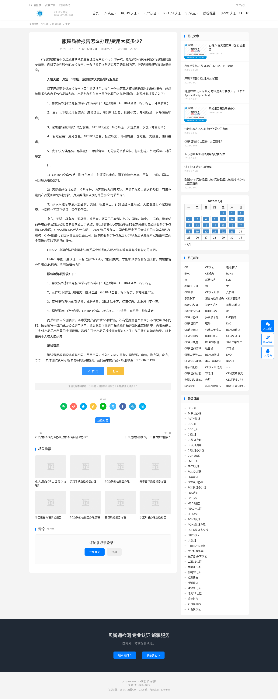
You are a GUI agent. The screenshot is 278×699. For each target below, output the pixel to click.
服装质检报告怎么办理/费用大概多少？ (103, 41)
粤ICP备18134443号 (139, 684)
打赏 (115, 371)
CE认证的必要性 (193, 373)
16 (231, 225)
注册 (114, 552)
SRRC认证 (228, 13)
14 (214, 225)
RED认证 (193, 514)
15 (223, 225)
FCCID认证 (194, 471)
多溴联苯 (189, 298)
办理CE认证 (191, 286)
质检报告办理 (192, 311)
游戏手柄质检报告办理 (83, 481)
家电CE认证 (195, 566)
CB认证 (192, 423)
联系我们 (124, 655)
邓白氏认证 (194, 609)
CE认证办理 (191, 317)
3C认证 (190, 13)
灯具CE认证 (195, 593)
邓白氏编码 (194, 604)
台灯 (207, 379)
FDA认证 (193, 492)
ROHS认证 (129, 13)
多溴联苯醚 (211, 317)
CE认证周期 (191, 329)
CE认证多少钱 (234, 379)
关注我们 (241, 5)
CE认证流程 (233, 298)
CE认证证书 (212, 292)
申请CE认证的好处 (235, 385)
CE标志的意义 (234, 373)
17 (240, 225)
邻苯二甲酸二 (213, 329)
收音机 (209, 348)
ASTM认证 (194, 418)
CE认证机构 (191, 342)
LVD (228, 279)
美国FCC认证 (213, 360)
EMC (187, 273)
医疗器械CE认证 (197, 556)
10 (240, 219)
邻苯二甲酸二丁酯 (193, 354)
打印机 (230, 348)
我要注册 (50, 5)
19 (197, 231)
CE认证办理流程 (193, 360)
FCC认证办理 (195, 482)
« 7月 (187, 244)
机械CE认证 (233, 304)
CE (186, 267)
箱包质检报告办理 (115, 517)
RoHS (229, 273)
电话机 (230, 360)
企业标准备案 (195, 551)
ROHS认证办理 (197, 524)
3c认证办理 (194, 413)
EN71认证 (193, 466)
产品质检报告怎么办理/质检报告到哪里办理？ (62, 437)
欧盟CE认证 (191, 304)
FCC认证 (150, 13)
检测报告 (193, 577)
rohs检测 (189, 385)
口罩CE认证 (195, 561)
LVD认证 (193, 498)
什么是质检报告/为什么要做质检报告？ (148, 437)
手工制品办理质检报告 (48, 517)
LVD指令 (231, 317)
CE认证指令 (191, 335)
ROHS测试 (211, 335)
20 (206, 231)
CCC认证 (193, 429)
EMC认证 (193, 461)
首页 (95, 13)
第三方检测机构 (214, 298)
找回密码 (64, 5)
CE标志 (209, 273)
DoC (228, 323)
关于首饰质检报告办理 (153, 481)
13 (205, 225)
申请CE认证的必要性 (193, 379)
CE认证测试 (233, 335)
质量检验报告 (213, 385)
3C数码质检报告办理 (117, 481)
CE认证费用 (191, 323)
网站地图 (151, 681)
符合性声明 (211, 304)
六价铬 (230, 292)
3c (227, 311)
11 (188, 225)
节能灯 (209, 373)
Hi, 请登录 (35, 5)
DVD (229, 354)
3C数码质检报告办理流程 (85, 517)
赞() (135, 49)
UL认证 (192, 540)
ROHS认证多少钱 (198, 529)
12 (197, 225)
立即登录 (94, 552)
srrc (228, 367)
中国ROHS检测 (197, 545)
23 (232, 231)
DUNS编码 (194, 455)
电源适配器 (191, 367)
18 (188, 231)
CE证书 (188, 292)
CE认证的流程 (192, 348)
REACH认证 (172, 13)
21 (214, 231)
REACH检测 (212, 342)
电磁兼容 (231, 267)
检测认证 (56, 24)
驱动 (207, 323)
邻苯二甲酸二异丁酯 (235, 342)
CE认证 (39, 13)
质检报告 (209, 13)
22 (223, 231)
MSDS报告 (194, 503)
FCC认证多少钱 (197, 487)
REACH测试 (212, 354)
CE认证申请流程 (214, 367)
